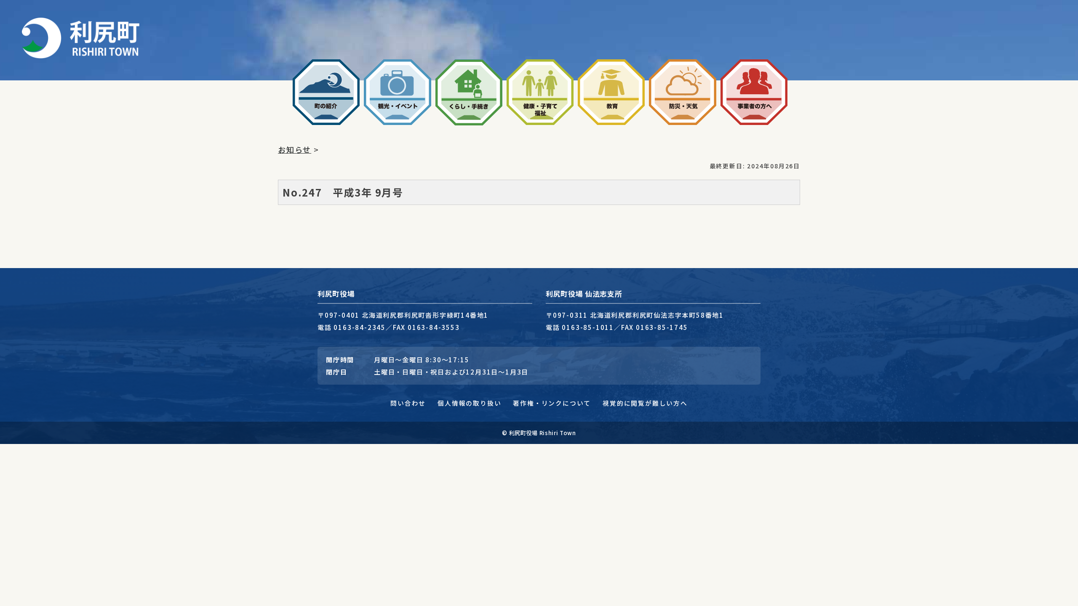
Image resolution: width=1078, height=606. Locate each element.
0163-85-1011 (588, 327)
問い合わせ (408, 403)
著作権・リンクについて (552, 403)
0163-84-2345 (360, 327)
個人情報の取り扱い (469, 403)
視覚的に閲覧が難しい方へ (645, 403)
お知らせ (294, 149)
